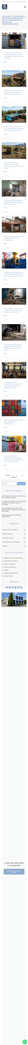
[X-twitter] (10, 587)
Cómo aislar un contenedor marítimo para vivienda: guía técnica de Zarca (14, 202)
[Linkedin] (18, 587)
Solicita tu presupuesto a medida (14, 871)
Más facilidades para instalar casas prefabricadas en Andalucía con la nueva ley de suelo (13, 509)
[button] (25, 7)
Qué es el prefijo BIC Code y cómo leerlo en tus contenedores (13, 421)
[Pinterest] (21, 587)
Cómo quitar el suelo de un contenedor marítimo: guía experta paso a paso (13, 310)
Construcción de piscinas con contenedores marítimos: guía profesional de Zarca (14, 128)
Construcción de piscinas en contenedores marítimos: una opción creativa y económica (14, 503)
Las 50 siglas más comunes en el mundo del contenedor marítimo (13, 496)
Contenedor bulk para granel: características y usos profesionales (14, 238)
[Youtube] (12, 587)
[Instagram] (15, 587)
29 (22, 475)
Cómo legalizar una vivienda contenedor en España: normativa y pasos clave (13, 92)
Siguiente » (14, 477)
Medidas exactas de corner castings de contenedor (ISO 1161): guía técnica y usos (14, 274)
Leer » (5, 62)
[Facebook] (7, 587)
